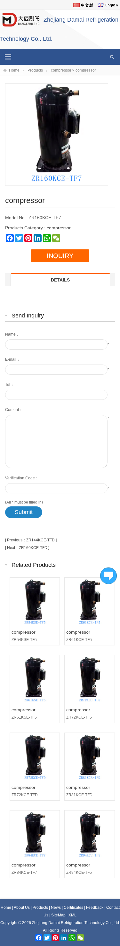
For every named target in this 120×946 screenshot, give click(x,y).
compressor (61, 70)
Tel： (9, 384)
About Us (22, 907)
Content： (14, 409)
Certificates (74, 907)
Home (14, 70)
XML (72, 915)
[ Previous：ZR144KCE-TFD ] (31, 540)
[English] (107, 5)
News (56, 907)
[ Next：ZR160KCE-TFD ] (27, 548)
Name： (12, 334)
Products (35, 70)
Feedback (95, 907)
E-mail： (12, 359)
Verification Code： (22, 478)
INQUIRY (60, 255)
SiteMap (58, 915)
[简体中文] (83, 5)
